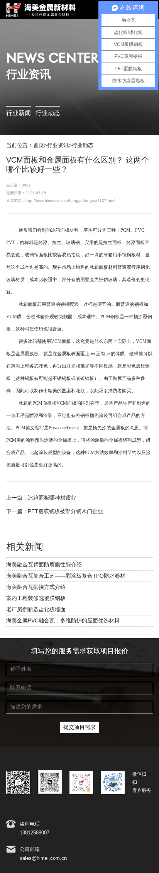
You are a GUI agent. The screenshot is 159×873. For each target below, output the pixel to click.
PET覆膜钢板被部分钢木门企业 (65, 511)
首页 (38, 145)
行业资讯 (58, 145)
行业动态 (48, 113)
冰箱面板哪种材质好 (52, 498)
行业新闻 (18, 113)
